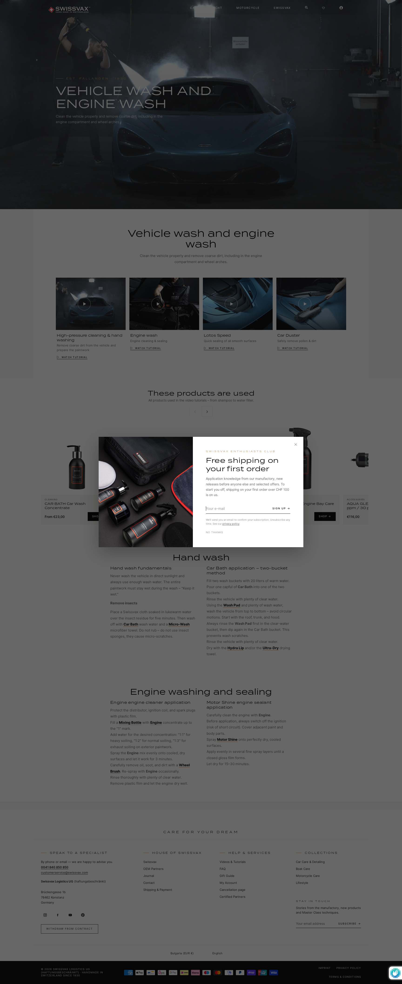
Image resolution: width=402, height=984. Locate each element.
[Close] (295, 444)
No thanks (214, 532)
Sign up (279, 508)
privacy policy (230, 523)
